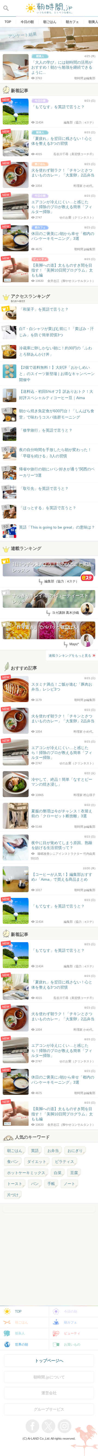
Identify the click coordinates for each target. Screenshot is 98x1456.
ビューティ (72, 1333)
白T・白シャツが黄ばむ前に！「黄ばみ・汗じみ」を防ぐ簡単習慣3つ (56, 331)
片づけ (13, 1195)
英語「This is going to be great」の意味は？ (57, 527)
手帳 (51, 1183)
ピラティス (64, 1161)
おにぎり (75, 1150)
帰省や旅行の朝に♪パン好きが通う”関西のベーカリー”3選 (57, 472)
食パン (13, 1161)
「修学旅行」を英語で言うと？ (45, 430)
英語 (35, 1150)
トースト (14, 1183)
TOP (18, 1311)
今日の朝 (70, 1311)
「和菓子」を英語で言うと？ (44, 309)
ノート (69, 1183)
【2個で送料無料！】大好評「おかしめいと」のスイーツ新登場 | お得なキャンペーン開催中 (57, 373)
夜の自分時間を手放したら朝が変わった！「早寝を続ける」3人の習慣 (55, 452)
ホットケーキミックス (26, 1173)
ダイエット (36, 1161)
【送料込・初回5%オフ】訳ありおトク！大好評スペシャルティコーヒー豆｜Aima (56, 394)
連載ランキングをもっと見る (70, 656)
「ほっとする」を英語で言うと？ (47, 508)
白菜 (58, 1173)
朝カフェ (70, 1322)
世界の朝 (21, 1344)
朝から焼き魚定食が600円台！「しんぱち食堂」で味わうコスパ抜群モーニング (56, 414)
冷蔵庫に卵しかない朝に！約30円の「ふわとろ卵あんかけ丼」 (55, 351)
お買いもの (72, 1344)
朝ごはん (14, 1150)
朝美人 (20, 1333)
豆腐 (74, 1173)
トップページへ (49, 1360)
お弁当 (53, 1150)
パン (35, 1183)
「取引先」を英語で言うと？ (44, 488)
